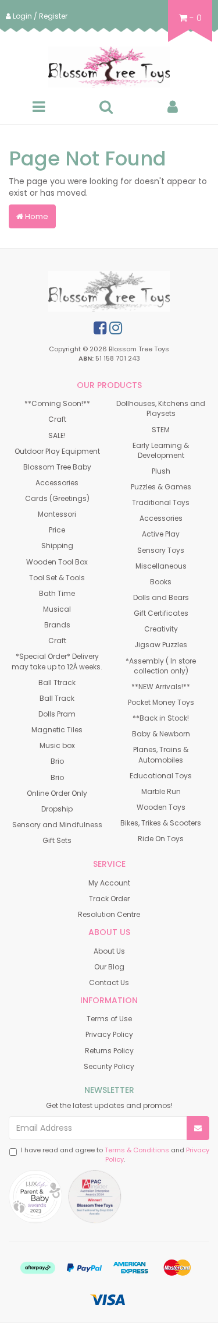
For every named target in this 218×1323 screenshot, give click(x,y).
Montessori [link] (57, 514)
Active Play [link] (161, 534)
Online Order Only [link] (57, 793)
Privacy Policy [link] (109, 1034)
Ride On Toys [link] (161, 839)
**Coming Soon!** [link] (57, 403)
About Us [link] (109, 951)
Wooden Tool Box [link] (57, 562)
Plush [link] (161, 471)
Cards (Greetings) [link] (57, 498)
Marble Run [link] (161, 791)
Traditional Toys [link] (161, 502)
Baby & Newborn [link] (161, 734)
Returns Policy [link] (109, 1051)
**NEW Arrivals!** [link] (160, 687)
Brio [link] (57, 761)
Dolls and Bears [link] (161, 597)
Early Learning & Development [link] (161, 450)
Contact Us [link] (109, 982)
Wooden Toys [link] (161, 807)
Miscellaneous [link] (161, 566)
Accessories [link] (56, 483)
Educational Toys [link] (161, 776)
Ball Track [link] (57, 698)
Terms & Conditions (137, 1150)
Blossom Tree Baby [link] (57, 467)
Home (35, 216)
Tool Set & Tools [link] (57, 578)
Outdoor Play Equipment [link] (57, 451)
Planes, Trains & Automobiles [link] (160, 754)
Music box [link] (57, 745)
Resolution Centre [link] (109, 914)
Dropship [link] (57, 809)
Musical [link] (57, 609)
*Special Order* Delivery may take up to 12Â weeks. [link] (57, 661)
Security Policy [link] (109, 1066)
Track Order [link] (109, 899)
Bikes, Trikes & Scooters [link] (160, 823)
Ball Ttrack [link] (57, 682)
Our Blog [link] (109, 967)
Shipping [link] (57, 546)
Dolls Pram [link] (57, 714)
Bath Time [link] (57, 593)
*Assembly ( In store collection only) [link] (161, 666)
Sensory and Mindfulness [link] (57, 825)
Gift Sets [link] (57, 840)
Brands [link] (57, 625)
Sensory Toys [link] (160, 550)
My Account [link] (109, 883)
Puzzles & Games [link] (161, 487)
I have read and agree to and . (115, 1155)
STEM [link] (161, 430)
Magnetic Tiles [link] (57, 730)
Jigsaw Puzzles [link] (160, 645)
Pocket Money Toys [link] (161, 702)
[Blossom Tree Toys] (109, 67)
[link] (100, 327)
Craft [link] (57, 419)
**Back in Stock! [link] (161, 718)
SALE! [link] (57, 435)
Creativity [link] (161, 629)
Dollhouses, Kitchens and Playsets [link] (160, 408)
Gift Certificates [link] (161, 613)
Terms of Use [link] (109, 1019)
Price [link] (57, 530)
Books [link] (160, 582)
